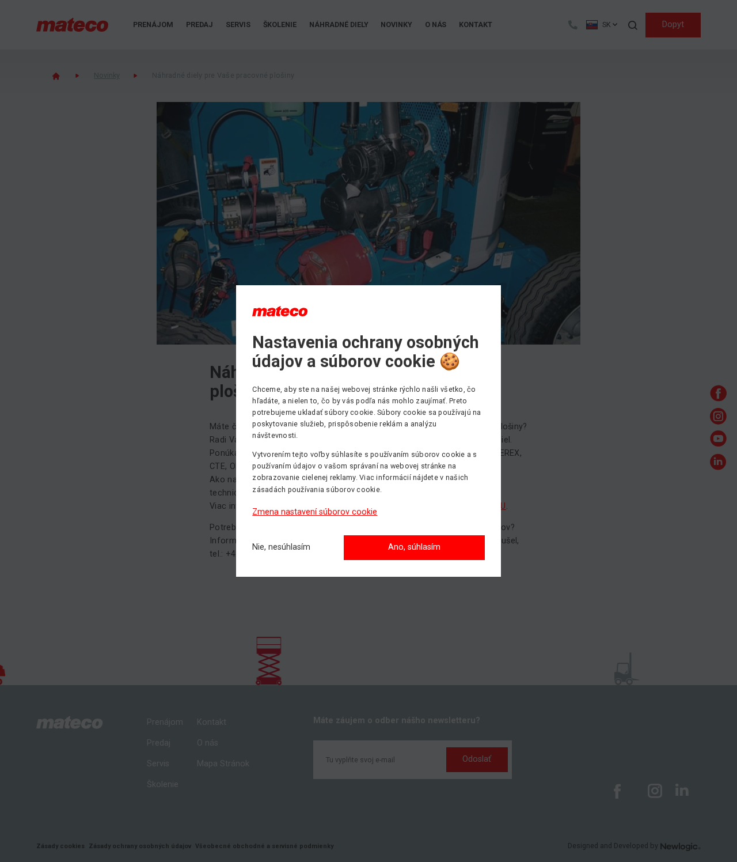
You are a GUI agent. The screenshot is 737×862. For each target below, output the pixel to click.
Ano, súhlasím (414, 547)
